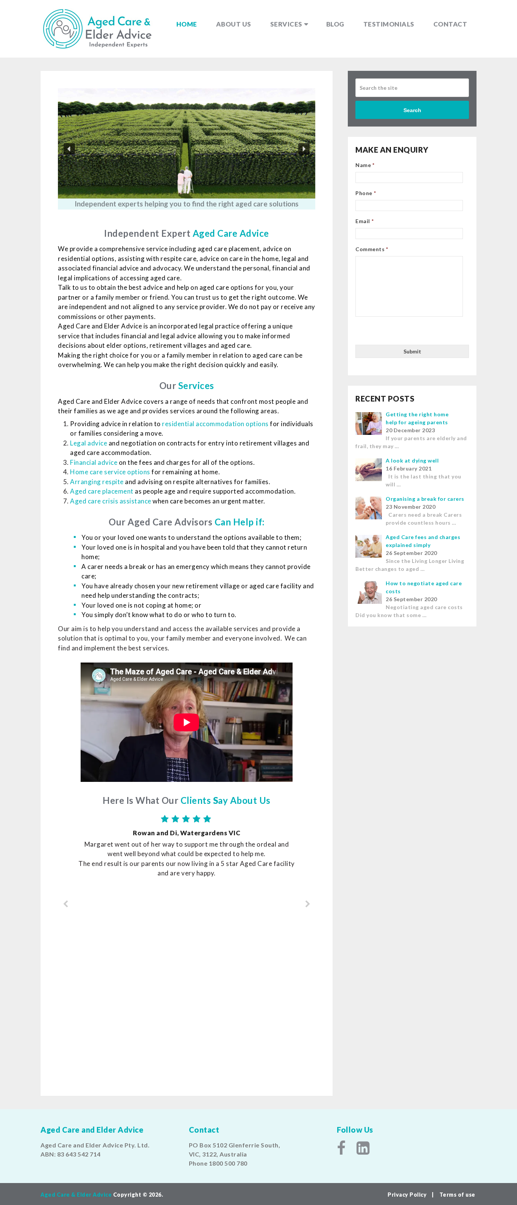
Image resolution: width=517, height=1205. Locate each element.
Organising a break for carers (425, 498)
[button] (69, 149)
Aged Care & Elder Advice (76, 1194)
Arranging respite (97, 482)
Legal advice (88, 443)
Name (365, 165)
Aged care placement (102, 491)
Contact (450, 24)
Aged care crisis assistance (110, 501)
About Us (233, 24)
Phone (365, 193)
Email (364, 221)
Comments (371, 249)
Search (412, 110)
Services (286, 24)
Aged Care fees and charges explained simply (423, 541)
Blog (335, 24)
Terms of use (457, 1194)
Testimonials (388, 24)
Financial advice (93, 462)
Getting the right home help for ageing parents (417, 418)
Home (186, 24)
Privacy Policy (408, 1194)
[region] (186, 148)
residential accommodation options (215, 424)
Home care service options (110, 472)
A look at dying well (412, 460)
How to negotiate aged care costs (424, 587)
